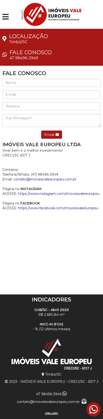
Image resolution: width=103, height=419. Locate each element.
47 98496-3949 (24, 58)
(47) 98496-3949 (44, 174)
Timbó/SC (18, 42)
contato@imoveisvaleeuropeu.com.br (49, 402)
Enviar (50, 134)
